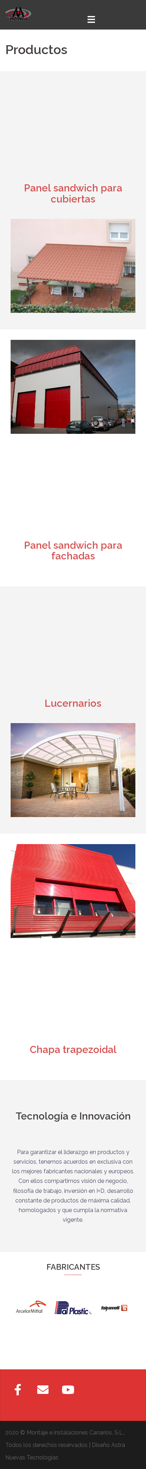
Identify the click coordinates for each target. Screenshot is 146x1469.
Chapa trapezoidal (73, 1049)
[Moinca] (18, 13)
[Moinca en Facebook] (17, 1390)
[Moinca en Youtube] (68, 1390)
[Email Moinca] (43, 1390)
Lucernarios (73, 703)
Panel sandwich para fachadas (73, 550)
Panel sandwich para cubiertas (73, 193)
